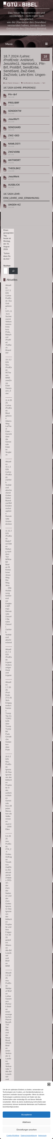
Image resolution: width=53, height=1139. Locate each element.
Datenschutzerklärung (29, 1136)
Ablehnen (26, 1122)
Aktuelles (37, 83)
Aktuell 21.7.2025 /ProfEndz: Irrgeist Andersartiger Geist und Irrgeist (8, 662)
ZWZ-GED (13, 136)
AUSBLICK (14, 185)
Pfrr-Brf (12, 95)
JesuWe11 (13, 120)
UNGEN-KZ (14, 205)
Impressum (42, 1136)
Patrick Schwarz (13, 83)
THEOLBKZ (14, 169)
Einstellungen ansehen (27, 1129)
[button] (49, 1084)
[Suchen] (13, 271)
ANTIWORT (14, 161)
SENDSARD (14, 128)
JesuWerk (13, 177)
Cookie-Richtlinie (13, 1136)
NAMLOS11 (14, 144)
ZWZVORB (14, 153)
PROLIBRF (13, 103)
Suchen (6, 266)
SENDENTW (14, 112)
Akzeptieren (26, 1114)
